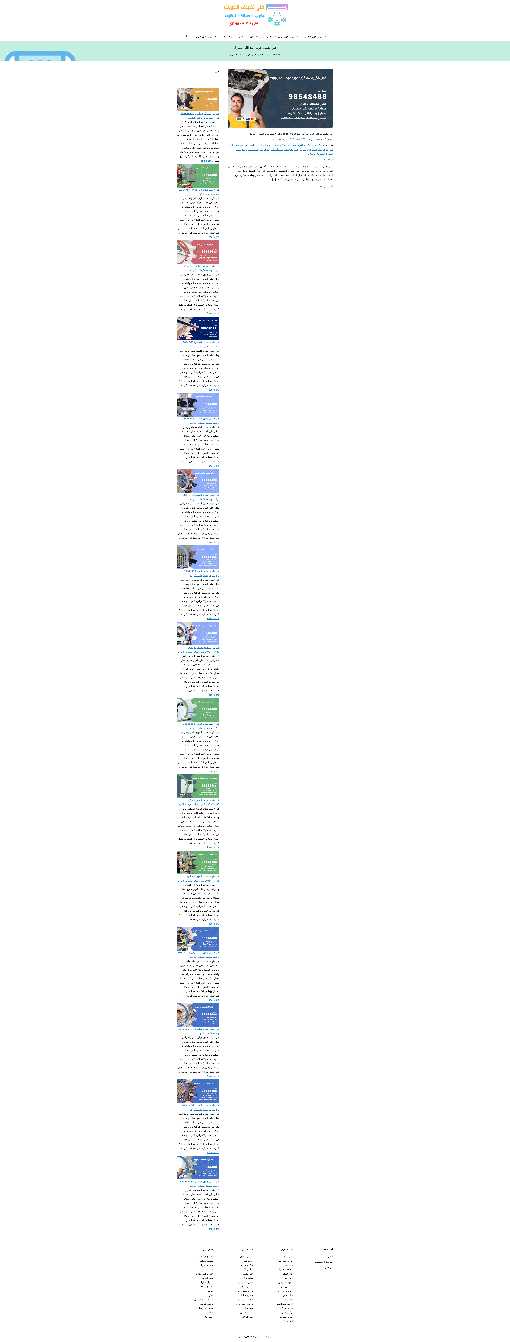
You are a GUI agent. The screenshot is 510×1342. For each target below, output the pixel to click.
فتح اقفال (288, 1273)
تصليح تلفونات (206, 1265)
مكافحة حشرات (285, 1269)
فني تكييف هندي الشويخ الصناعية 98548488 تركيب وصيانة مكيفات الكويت (198, 878)
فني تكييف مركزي (316, 149)
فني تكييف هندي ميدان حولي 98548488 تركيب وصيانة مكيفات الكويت (198, 954)
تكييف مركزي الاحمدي (261, 36)
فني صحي (288, 1278)
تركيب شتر (287, 1312)
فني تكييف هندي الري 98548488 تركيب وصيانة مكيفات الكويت (198, 191)
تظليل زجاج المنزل (203, 1299)
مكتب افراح (247, 1265)
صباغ (210, 1295)
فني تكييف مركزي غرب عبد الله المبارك (286, 149)
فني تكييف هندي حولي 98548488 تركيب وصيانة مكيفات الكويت (198, 1030)
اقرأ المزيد (327, 186)
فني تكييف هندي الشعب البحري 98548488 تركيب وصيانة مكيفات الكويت (198, 649)
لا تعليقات (328, 159)
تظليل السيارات (245, 1299)
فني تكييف (276, 139)
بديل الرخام (247, 1316)
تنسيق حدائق (246, 1312)
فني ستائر (248, 1308)
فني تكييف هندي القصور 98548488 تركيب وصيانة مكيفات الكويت (201, 344)
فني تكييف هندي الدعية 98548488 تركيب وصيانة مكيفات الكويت (201, 573)
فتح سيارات (287, 1299)
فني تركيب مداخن (204, 1273)
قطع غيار (208, 1316)
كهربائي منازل (286, 1286)
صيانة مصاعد (286, 1316)
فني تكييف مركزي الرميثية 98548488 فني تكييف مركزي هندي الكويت (200, 115)
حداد (211, 1269)
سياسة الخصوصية (324, 1261)
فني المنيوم (207, 1278)
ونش (210, 1291)
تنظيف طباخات (245, 1291)
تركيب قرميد (206, 1303)
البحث (217, 72)
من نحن (329, 1267)
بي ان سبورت (286, 1260)
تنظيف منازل (246, 1256)
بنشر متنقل (287, 1265)
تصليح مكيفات (206, 1286)
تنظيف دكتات (246, 1286)
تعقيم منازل (247, 1278)
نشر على (302, 139)
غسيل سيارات (206, 1282)
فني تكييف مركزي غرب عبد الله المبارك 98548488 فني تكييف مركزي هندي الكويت (291, 133)
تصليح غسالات (206, 1256)
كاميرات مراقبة (285, 1291)
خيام (211, 1312)
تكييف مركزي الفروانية (233, 36)
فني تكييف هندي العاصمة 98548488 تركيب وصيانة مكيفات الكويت (200, 420)
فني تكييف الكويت (305, 145)
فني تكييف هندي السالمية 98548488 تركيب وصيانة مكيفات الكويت (200, 1107)
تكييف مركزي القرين (205, 36)
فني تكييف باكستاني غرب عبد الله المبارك (275, 145)
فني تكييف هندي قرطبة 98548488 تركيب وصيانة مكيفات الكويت (201, 268)
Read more (205, 160)
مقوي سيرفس (285, 1282)
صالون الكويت (246, 1269)
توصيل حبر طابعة (204, 1308)
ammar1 (321, 139)
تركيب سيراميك (285, 1303)
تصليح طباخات (246, 1295)
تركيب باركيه (286, 1308)
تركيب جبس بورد (244, 1303)
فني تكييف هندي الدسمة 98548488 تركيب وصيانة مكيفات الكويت (201, 496)
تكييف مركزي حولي (288, 36)
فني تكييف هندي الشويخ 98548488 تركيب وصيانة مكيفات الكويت (201, 725)
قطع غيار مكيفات (316, 153)
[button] (302, 37)
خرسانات (248, 1260)
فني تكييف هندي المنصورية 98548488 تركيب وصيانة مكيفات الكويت (199, 1183)
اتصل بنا (329, 1256)
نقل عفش (288, 1295)
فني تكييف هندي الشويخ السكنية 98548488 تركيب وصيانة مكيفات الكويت (198, 802)
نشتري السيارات (245, 1282)
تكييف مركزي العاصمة (314, 36)
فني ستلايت (287, 1256)
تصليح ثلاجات (206, 1260)
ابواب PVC (287, 1321)
